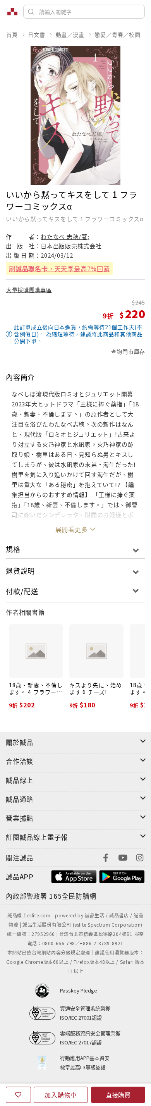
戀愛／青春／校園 (117, 34)
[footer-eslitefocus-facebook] (105, 857)
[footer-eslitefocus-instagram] (139, 857)
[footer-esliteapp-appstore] (74, 876)
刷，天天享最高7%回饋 (59, 268)
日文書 (36, 34)
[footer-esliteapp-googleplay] (122, 876)
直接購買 (118, 1094)
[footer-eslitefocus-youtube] (122, 857)
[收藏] (18, 1095)
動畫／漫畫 (70, 34)
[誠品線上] (12, 12)
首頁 (12, 34)
